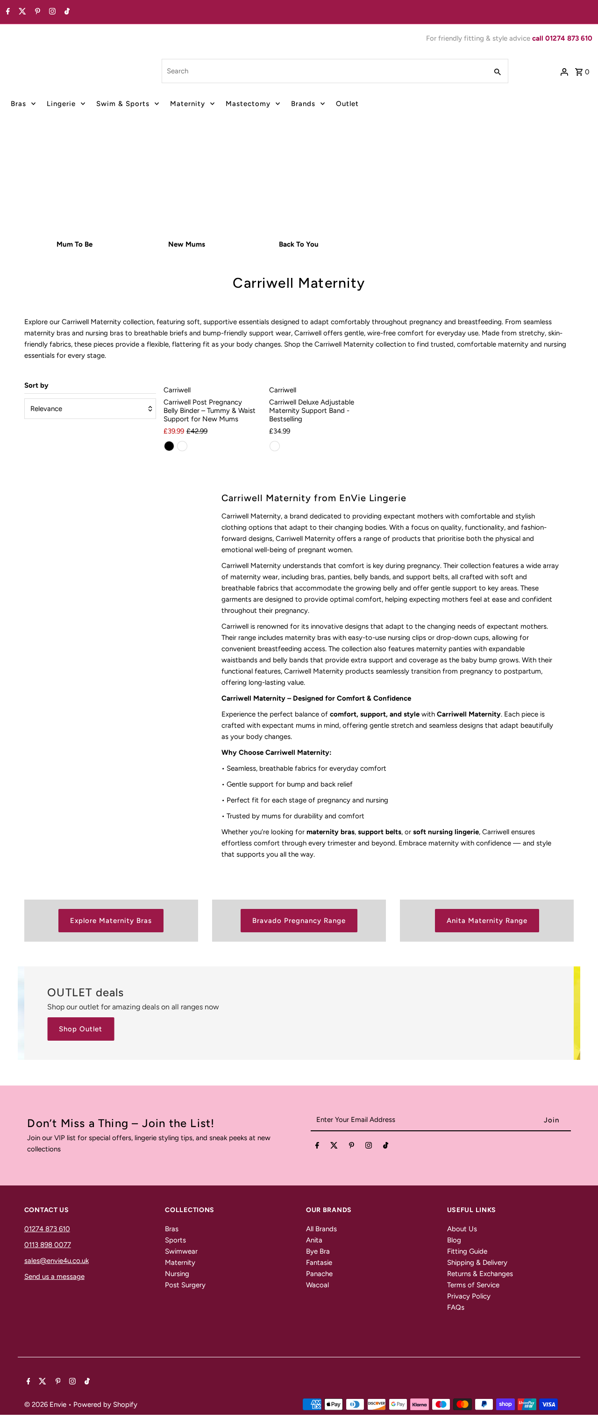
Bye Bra (318, 1251)
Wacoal (317, 1285)
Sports (175, 1240)
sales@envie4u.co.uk (56, 1260)
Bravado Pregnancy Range (299, 920)
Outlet (347, 103)
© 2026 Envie (46, 1404)
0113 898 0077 (47, 1245)
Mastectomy (248, 103)
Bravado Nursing (256, 196)
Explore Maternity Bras (111, 920)
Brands (303, 103)
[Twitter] (21, 12)
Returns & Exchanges (480, 1274)
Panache (319, 1274)
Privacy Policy (469, 1296)
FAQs (455, 1307)
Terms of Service (473, 1285)
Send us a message (54, 1276)
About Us (462, 1229)
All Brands (321, 1229)
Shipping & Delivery (477, 1262)
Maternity (187, 103)
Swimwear (181, 1251)
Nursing (177, 1274)
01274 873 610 (47, 1229)
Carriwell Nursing (341, 196)
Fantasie (319, 1262)
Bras (18, 103)
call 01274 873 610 (562, 38)
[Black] (169, 446)
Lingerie (61, 103)
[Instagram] (51, 12)
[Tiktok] (66, 12)
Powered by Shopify (105, 1404)
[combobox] (323, 71)
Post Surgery (185, 1285)
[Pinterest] (36, 12)
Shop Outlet (80, 1029)
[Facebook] (7, 12)
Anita (314, 1240)
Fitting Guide (467, 1251)
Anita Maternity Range (487, 920)
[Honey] (182, 446)
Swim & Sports (123, 103)
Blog (454, 1240)
